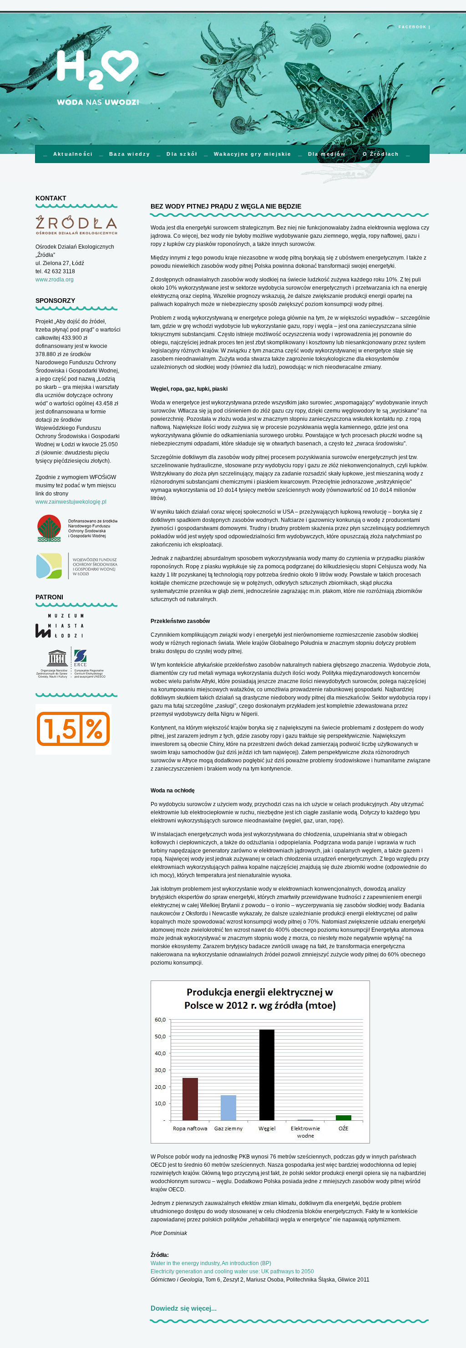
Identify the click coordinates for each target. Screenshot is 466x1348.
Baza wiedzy (129, 154)
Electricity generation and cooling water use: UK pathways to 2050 (232, 1271)
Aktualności (73, 154)
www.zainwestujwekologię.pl (70, 502)
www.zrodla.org (54, 279)
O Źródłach (381, 154)
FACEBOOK (413, 27)
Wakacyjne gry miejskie (252, 154)
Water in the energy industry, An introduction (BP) (211, 1263)
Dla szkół (182, 154)
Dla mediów (327, 154)
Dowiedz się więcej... (184, 1308)
